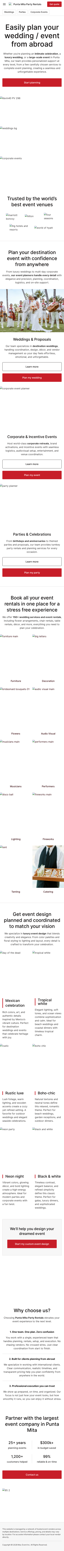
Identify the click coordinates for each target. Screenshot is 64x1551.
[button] (32, 82)
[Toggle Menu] (4, 4)
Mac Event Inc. (24, 1545)
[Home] (10, 4)
